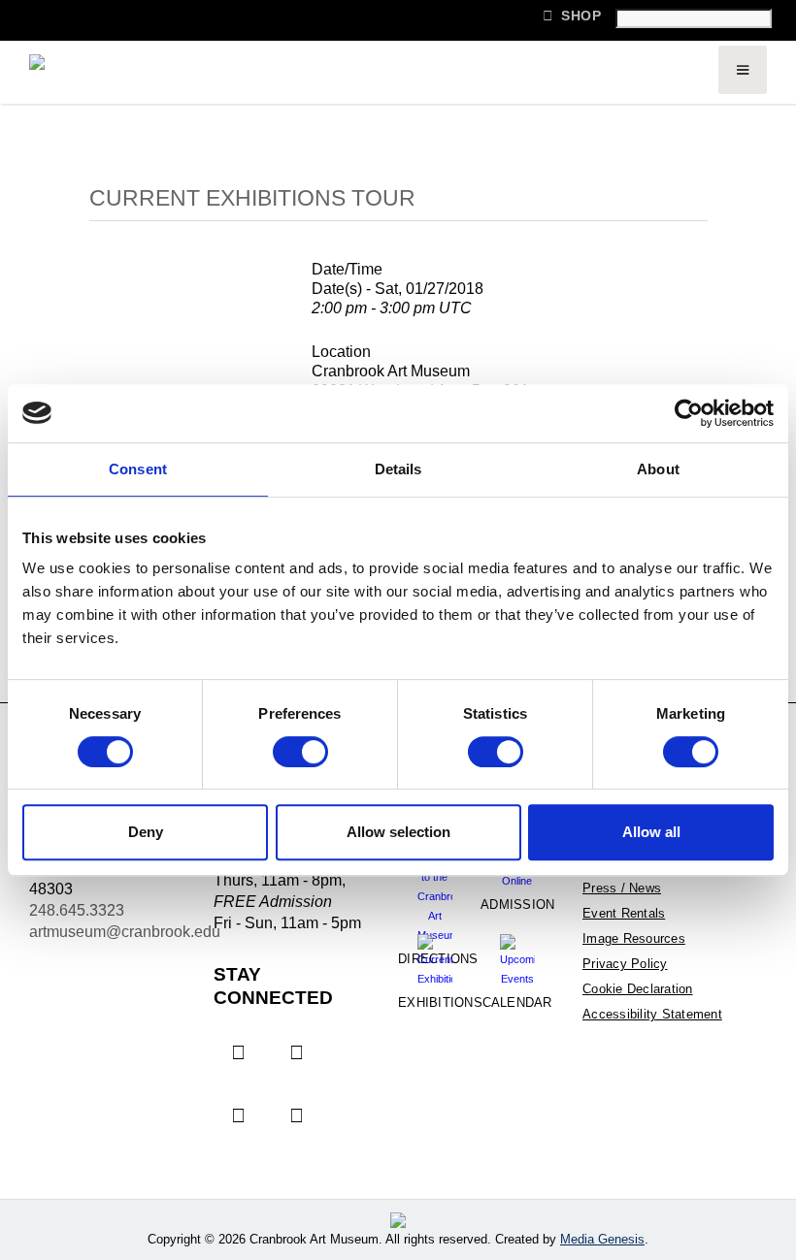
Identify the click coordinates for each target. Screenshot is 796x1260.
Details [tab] (398, 469)
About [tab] (658, 469)
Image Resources (633, 938)
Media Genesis (602, 1239)
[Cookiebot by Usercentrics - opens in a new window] (689, 413)
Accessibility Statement (652, 1014)
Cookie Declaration (637, 989)
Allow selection (398, 832)
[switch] (300, 751)
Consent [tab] (138, 469)
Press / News (621, 888)
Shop (572, 15)
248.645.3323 (76, 910)
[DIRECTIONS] (434, 880)
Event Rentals (623, 913)
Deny (145, 832)
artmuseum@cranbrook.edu (124, 931)
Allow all (651, 832)
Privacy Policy (625, 963)
